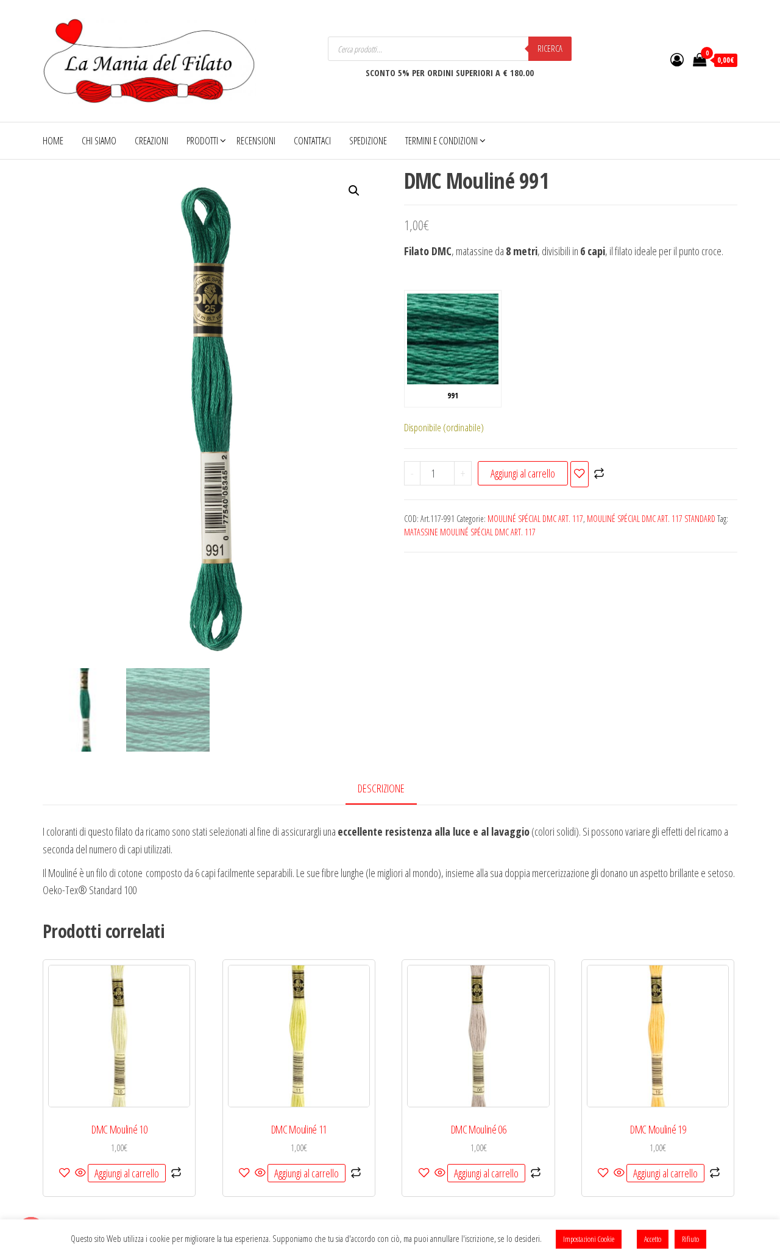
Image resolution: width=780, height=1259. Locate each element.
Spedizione (368, 140)
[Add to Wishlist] (579, 474)
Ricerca (549, 48)
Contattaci (312, 140)
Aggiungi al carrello (523, 473)
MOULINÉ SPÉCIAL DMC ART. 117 (535, 518)
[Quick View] (80, 1173)
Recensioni (255, 140)
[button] (354, 191)
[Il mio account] (677, 59)
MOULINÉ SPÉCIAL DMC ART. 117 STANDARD (651, 518)
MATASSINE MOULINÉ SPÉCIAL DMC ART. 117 (470, 532)
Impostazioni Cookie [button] (588, 1238)
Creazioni (151, 140)
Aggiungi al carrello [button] (126, 1173)
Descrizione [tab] (381, 788)
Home (53, 140)
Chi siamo (99, 140)
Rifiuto (690, 1238)
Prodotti (202, 140)
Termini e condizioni (441, 140)
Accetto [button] (652, 1238)
